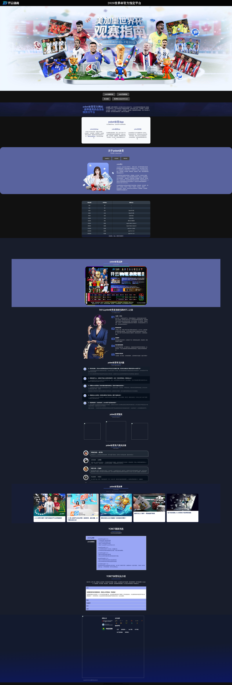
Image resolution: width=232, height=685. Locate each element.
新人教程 (106, 99)
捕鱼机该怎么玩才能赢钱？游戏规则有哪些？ (113, 518)
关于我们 (137, 629)
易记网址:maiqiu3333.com (121, 99)
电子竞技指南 (120, 632)
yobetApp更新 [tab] (90, 538)
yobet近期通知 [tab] (91, 541)
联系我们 (127, 632)
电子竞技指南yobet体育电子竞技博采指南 (179, 513)
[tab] (107, 158)
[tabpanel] (121, 553)
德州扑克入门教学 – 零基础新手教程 (144, 513)
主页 (118, 629)
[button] (116, 588)
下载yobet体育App (91, 136)
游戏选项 (123, 629)
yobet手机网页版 (123, 94)
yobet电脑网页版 (109, 94)
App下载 (130, 629)
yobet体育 (119, 166)
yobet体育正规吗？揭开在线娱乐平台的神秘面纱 (48, 518)
